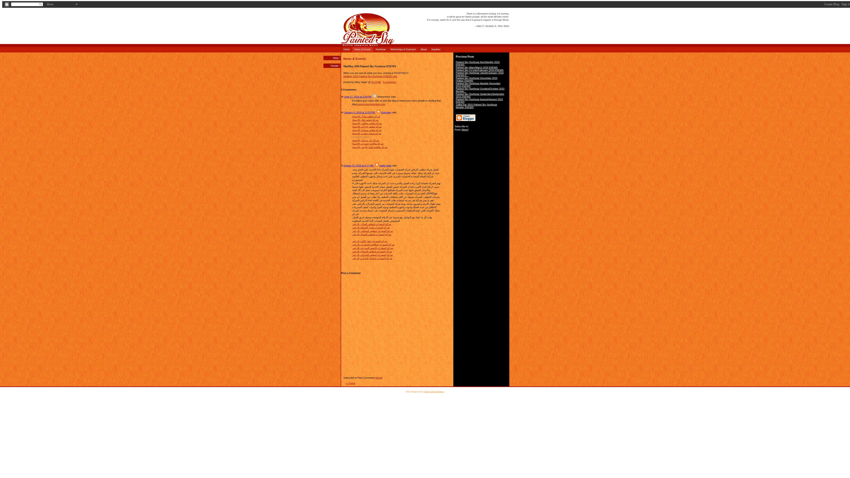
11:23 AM (376, 82)
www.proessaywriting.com (371, 104)
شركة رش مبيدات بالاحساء (365, 140)
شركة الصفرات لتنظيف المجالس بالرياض (372, 231)
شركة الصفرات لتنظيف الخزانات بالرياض (372, 255)
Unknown (386, 112)
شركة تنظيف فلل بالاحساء (365, 120)
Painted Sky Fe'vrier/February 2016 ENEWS (479, 70)
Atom (465, 129)
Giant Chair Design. (434, 391)
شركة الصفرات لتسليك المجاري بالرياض (372, 258)
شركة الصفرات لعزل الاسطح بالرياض (371, 227)
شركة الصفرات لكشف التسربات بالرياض (372, 248)
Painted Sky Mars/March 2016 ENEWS (477, 67)
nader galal (385, 165)
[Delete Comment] (350, 108)
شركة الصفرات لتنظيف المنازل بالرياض (371, 224)
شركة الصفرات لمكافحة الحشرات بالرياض (373, 244)
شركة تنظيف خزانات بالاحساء (367, 126)
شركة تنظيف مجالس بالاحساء (367, 123)
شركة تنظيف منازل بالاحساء (366, 116)
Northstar (381, 49)
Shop (335, 58)
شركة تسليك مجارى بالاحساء (366, 133)
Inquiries (435, 49)
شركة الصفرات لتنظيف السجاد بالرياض (371, 234)
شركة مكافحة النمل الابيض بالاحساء (369, 147)
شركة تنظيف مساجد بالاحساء (367, 130)
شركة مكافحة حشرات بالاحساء (367, 143)
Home (346, 49)
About (424, 49)
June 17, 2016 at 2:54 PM (358, 96)
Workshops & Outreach (403, 49)
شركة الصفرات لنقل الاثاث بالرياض (369, 241)
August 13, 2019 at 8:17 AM (359, 165)
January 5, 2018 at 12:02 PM (359, 112)
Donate (334, 65)
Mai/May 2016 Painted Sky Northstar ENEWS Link (370, 76)
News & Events (362, 49)
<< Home (350, 383)
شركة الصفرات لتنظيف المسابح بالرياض (372, 251)
